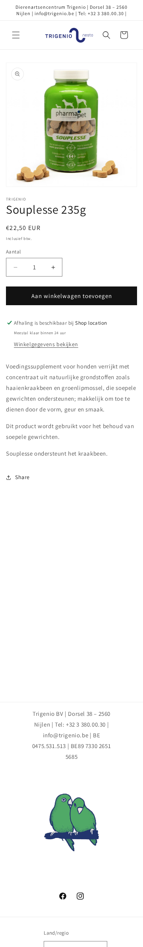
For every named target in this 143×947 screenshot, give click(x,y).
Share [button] (22, 477)
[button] (16, 35)
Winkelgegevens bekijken (46, 344)
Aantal (13, 251)
